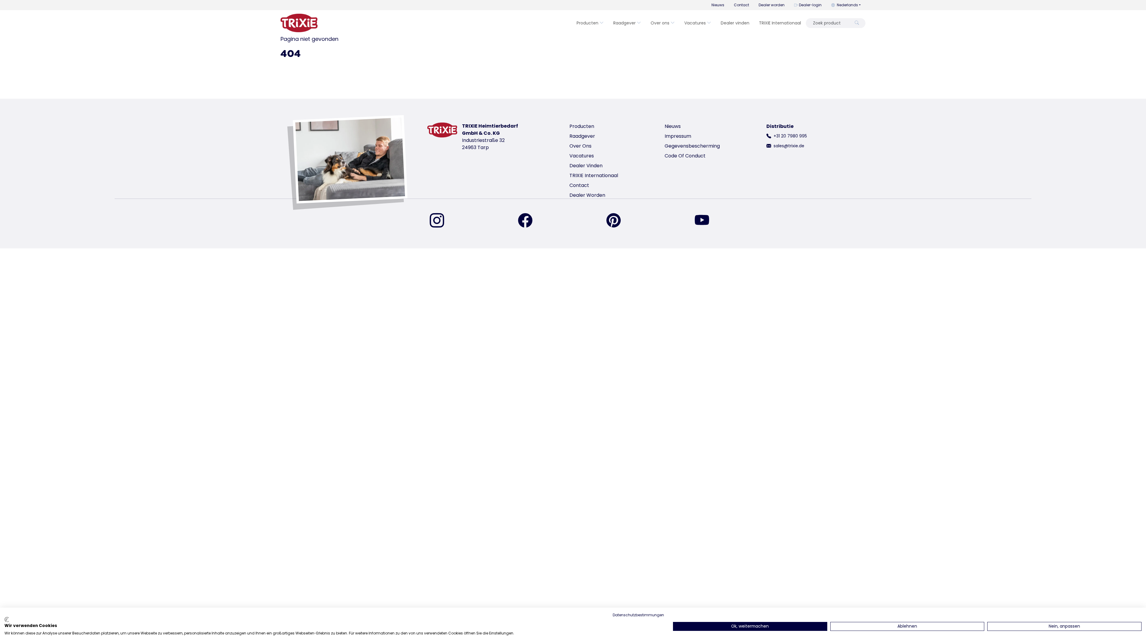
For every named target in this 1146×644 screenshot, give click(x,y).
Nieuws (717, 4)
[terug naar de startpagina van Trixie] (299, 23)
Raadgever (624, 23)
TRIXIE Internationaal (780, 23)
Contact (741, 4)
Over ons (660, 23)
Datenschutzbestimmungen (638, 614)
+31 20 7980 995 (790, 136)
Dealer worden (772, 4)
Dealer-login (810, 4)
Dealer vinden (735, 23)
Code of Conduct (685, 155)
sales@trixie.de (789, 146)
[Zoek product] (857, 23)
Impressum (678, 136)
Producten (587, 23)
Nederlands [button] (847, 4)
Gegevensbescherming (692, 146)
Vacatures (695, 23)
